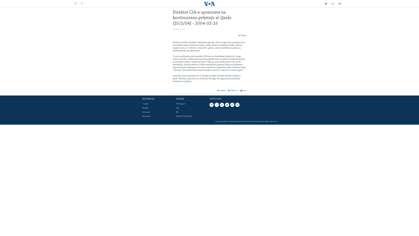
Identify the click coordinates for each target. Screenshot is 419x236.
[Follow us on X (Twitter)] (217, 105)
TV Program (180, 104)
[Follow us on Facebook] (212, 105)
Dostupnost (146, 116)
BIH (177, 112)
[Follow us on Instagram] (222, 105)
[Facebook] (339, 3)
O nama (145, 104)
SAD (177, 108)
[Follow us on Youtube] (227, 105)
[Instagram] (332, 3)
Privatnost (146, 112)
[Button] (242, 35)
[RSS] (232, 105)
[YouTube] (326, 3)
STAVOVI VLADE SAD (184, 116)
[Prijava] (237, 105)
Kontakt (145, 108)
